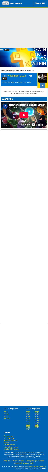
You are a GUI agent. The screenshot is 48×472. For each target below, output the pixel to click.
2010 (37, 427)
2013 (37, 421)
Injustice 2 (18, 463)
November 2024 (16, 75)
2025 (28, 414)
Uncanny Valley (28, 463)
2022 (28, 421)
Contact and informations (9, 437)
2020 (28, 425)
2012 (37, 423)
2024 (28, 416)
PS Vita (7, 419)
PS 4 (6, 412)
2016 (37, 414)
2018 (28, 429)
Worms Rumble (19, 461)
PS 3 (6, 416)
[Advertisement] (24, 27)
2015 (37, 416)
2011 (37, 425)
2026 (28, 412)
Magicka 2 (7, 461)
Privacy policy (9, 445)
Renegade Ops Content (35, 461)
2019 (28, 427)
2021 (28, 423)
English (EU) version (11, 449)
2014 (37, 419)
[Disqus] (24, 215)
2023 (28, 419)
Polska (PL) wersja (11, 447)
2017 (37, 412)
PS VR (6, 414)
